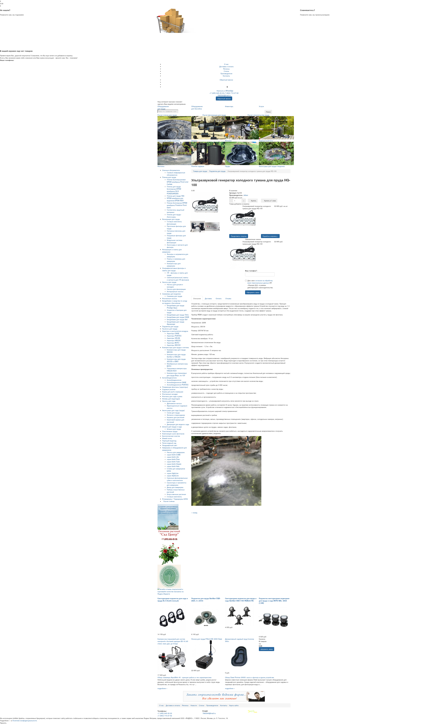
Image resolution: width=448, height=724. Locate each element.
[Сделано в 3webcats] (252, 711)
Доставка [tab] (208, 298)
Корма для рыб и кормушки (172, 392)
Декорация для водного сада (178, 424)
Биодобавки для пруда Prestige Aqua (175, 306)
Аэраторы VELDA (173, 338)
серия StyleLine (173, 475)
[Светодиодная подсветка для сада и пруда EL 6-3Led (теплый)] (172, 618)
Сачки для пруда (173, 412)
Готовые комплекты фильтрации (174, 222)
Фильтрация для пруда (171, 219)
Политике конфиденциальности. (24, 720)
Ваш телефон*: (251, 271)
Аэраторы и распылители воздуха (175, 331)
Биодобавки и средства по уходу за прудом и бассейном (174, 302)
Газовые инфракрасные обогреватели (176, 173)
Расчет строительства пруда (258, 115)
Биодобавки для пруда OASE (178, 317)
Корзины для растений (175, 417)
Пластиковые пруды (169, 431)
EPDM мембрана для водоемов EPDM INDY (175, 199)
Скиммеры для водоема (171, 294)
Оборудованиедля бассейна (197, 107)
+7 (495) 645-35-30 (217, 93)
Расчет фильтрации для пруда (214, 115)
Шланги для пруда (174, 429)
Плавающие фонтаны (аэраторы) (175, 387)
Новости (194, 705)
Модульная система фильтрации (174, 241)
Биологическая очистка (171, 436)
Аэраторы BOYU (173, 343)
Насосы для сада (168, 401)
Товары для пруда (200, 171)
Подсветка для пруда (170, 326)
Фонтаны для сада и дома (172, 396)
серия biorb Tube (173, 461)
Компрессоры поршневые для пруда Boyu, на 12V (177, 374)
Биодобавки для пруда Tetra (178, 315)
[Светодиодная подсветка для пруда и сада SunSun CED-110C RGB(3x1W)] (239, 615)
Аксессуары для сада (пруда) (173, 410)
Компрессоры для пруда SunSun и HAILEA (176, 355)
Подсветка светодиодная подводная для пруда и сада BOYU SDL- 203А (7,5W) (274, 600)
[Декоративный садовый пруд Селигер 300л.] (239, 657)
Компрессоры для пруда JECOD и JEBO (176, 360)
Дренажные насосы (174, 403)
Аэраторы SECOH (173, 345)
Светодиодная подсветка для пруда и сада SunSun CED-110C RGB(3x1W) (240, 599)
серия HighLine (172, 473)
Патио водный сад (169, 443)
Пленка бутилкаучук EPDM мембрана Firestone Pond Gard (177, 205)
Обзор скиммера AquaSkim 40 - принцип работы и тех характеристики (184, 677)
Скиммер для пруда (174, 296)
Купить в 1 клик (270, 200)
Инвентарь (229, 106)
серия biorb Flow (173, 459)
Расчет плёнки (169, 501)
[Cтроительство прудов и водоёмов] (168, 516)
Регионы (226, 69)
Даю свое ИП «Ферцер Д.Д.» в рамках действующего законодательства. (260, 284)
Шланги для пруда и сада (172, 426)
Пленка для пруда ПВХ (175, 196)
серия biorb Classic (174, 464)
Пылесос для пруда (169, 329)
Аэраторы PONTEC (174, 336)
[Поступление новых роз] (169, 547)
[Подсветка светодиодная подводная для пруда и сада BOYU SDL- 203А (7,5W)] (273, 620)
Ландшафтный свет (169, 445)
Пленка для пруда (169, 177)
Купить (253, 200)
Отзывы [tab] (228, 298)
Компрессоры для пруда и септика (175, 347)
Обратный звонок (226, 80)
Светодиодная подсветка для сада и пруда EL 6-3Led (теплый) (173, 599)
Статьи (226, 71)
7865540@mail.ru (224, 95)
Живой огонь (167, 438)
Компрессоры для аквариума (174, 264)
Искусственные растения (176, 494)
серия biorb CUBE (173, 454)
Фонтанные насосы (169, 298)
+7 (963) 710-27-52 (231, 93)
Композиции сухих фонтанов (173, 433)
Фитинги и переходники (176, 415)
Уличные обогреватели (171, 170)
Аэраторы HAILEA (173, 340)
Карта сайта (233, 705)
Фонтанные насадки (170, 394)
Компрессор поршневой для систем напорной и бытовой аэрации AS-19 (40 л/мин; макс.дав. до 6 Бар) (173, 641)
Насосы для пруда (169, 282)
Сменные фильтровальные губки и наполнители (177, 479)
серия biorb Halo (173, 466)
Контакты (226, 76)
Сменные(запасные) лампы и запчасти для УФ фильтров (178, 278)
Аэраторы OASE (173, 333)
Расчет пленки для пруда (167, 115)
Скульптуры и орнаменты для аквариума (176, 483)
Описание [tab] (197, 298)
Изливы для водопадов (171, 398)
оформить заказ (266, 649)
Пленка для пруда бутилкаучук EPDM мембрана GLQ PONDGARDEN (174, 190)
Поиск (268, 112)
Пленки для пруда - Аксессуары (174, 215)
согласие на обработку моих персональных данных (260, 281)
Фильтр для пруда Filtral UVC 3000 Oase (206, 639)
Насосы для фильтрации (176, 289)
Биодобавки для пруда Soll (177, 319)
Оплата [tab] (218, 298)
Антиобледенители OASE (176, 382)
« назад (194, 512)
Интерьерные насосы (175, 291)
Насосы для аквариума (176, 452)
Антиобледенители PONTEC (178, 385)
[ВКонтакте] (226, 82)
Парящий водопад (169, 440)
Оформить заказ (253, 292)
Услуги (261, 106)
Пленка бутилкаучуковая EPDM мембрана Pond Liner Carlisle (177, 181)
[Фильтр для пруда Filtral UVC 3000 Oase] (205, 654)
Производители (226, 73)
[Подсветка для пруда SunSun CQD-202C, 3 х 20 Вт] (205, 618)
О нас (226, 64)
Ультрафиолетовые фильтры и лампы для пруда (174, 269)
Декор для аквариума (175, 487)
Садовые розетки (168, 389)
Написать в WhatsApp (224, 91)
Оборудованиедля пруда (163, 107)
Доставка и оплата (226, 66)
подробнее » (162, 688)
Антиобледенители (169, 378)
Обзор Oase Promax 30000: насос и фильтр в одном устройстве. (249, 677)
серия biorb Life (173, 457)
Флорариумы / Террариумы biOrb (175, 499)
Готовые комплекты (174, 496)
